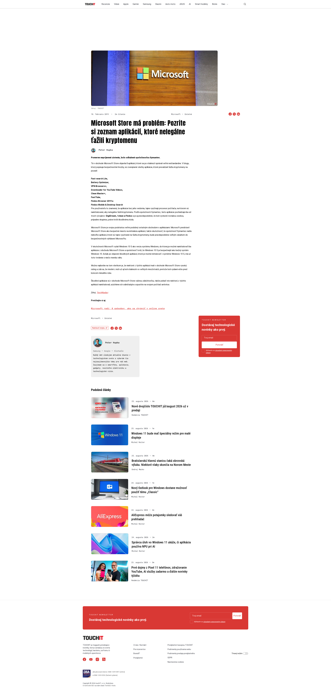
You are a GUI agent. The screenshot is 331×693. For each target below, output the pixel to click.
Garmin (136, 4)
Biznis (214, 4)
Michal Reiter (138, 442)
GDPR (170, 658)
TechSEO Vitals (110, 686)
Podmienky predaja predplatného (181, 653)
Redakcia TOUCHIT (140, 415)
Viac (223, 4)
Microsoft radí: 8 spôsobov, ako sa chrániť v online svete (128, 308)
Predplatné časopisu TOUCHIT (180, 645)
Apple (126, 4)
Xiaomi (158, 4)
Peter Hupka (106, 149)
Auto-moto (170, 4)
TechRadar (102, 292)
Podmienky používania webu (179, 649)
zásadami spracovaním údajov (214, 622)
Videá (116, 4)
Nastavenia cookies (176, 662)
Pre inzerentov (139, 649)
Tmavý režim (237, 653)
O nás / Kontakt (139, 645)
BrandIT (136, 653)
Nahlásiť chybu (98, 328)
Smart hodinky (201, 4)
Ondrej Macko (138, 469)
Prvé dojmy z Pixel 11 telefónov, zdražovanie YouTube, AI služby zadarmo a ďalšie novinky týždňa (159, 572)
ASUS (182, 4)
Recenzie (105, 4)
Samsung (147, 4)
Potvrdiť (219, 345)
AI (190, 4)
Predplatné (138, 658)
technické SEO (89, 686)
